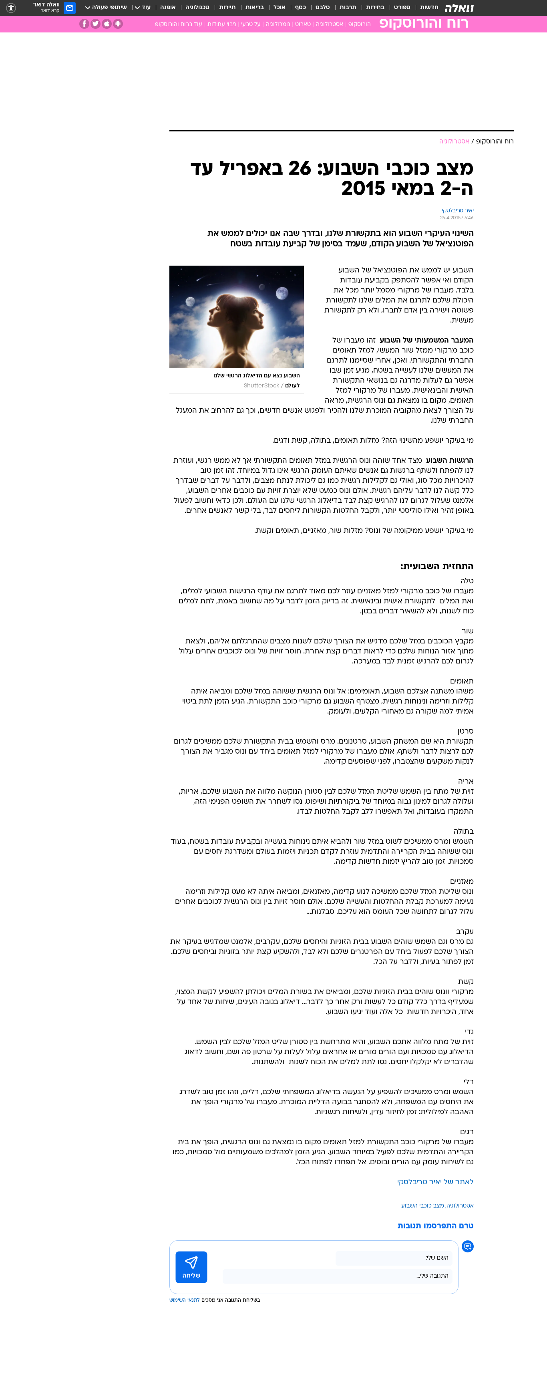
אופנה (168, 8)
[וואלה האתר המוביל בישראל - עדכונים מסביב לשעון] (459, 8)
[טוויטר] (95, 24)
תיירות (227, 8)
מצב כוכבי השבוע (422, 1206)
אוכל (280, 8)
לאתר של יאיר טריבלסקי (435, 1182)
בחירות (375, 8)
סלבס (323, 8)
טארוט (303, 24)
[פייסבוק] (84, 24)
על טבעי (251, 24)
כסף (300, 8)
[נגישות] (11, 8)
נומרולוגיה (278, 24)
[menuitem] (424, 8)
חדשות (429, 8)
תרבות (348, 8)
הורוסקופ (359, 24)
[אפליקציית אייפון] (107, 24)
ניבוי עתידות (221, 24)
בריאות (254, 8)
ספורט (402, 8)
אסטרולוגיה (329, 24)
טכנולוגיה (197, 8)
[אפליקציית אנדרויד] (118, 24)
